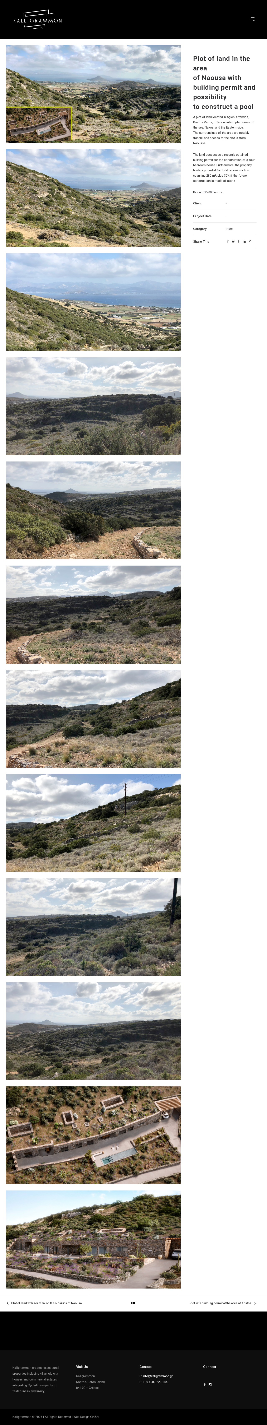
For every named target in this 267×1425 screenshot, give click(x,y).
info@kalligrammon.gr (158, 1376)
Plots (230, 228)
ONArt (94, 1417)
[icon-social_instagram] (211, 1385)
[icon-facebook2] (206, 1385)
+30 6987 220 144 (155, 1382)
